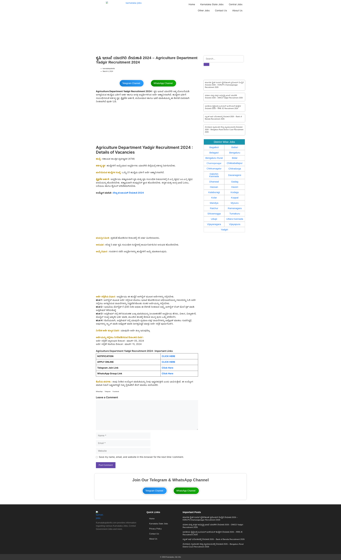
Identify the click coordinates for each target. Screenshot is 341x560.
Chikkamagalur (214, 168)
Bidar (235, 158)
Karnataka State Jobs (212, 4)
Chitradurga (234, 168)
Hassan (214, 187)
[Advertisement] (170, 34)
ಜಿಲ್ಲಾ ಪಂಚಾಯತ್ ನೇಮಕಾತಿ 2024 (128, 192)
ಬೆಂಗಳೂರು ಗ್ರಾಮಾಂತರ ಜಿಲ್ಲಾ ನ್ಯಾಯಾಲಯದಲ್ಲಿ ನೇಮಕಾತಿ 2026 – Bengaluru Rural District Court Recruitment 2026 (224, 129)
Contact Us (221, 10)
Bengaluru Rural (214, 158)
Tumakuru (234, 213)
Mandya (214, 203)
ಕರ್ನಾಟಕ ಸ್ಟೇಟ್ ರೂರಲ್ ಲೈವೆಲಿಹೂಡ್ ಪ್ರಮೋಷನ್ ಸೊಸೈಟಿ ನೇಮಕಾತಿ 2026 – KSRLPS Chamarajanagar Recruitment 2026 (224, 84)
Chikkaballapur (235, 163)
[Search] (206, 64)
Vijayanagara (214, 224)
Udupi (214, 219)
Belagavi (214, 152)
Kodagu (235, 192)
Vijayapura (234, 224)
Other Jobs (204, 10)
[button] (99, 391)
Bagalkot (214, 147)
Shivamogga (214, 213)
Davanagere (234, 175)
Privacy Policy (155, 529)
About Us (237, 10)
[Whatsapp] (107, 536)
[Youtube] (99, 536)
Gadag (234, 181)
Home (192, 4)
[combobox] (223, 59)
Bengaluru (234, 152)
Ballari (234, 147)
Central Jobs (235, 4)
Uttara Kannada (234, 219)
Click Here (167, 367)
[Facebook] (123, 536)
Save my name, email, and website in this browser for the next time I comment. (141, 457)
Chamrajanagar (214, 163)
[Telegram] (115, 536)
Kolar (214, 197)
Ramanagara (235, 208)
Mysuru (235, 203)
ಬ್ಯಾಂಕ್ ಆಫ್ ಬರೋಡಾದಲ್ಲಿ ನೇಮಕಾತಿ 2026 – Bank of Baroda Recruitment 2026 (214, 539)
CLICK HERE (168, 356)
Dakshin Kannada (214, 175)
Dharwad (214, 181)
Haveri (234, 187)
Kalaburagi (214, 192)
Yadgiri (224, 229)
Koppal (234, 197)
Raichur (214, 208)
